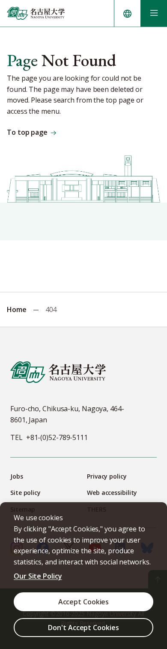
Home (17, 309)
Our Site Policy (38, 576)
